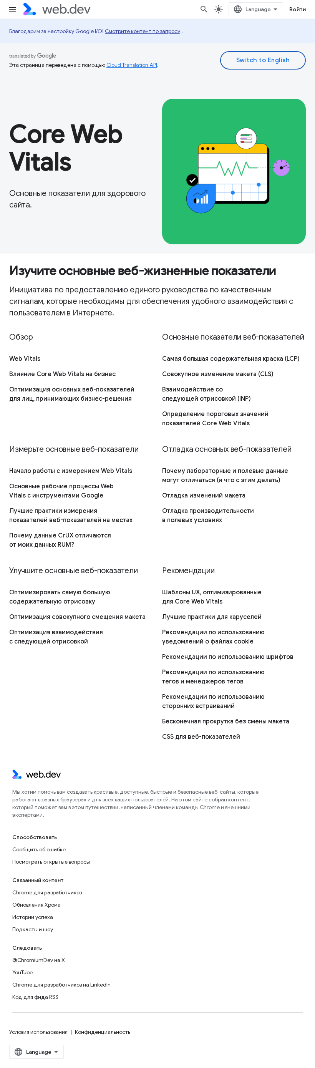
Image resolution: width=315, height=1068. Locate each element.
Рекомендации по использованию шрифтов (227, 657)
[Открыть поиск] (204, 9)
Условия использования (38, 1032)
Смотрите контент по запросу (142, 31)
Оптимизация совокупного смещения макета (77, 617)
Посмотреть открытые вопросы (51, 861)
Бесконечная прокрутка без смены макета (225, 721)
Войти (297, 9)
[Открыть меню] (12, 9)
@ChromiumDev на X (38, 960)
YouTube (22, 972)
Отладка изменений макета (203, 495)
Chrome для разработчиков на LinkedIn (61, 984)
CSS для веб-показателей (201, 737)
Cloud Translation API (131, 64)
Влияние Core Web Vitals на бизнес (62, 374)
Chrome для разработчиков (47, 892)
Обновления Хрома (36, 904)
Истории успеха (32, 917)
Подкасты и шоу (32, 929)
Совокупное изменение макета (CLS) (218, 374)
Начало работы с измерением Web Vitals (70, 471)
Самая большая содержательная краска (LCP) (231, 359)
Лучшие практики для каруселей (212, 617)
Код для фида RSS (35, 996)
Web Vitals (24, 359)
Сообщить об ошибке (39, 849)
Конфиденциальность (102, 1032)
